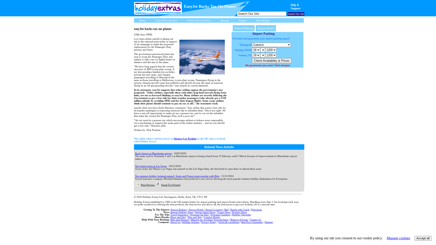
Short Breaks (263, 20)
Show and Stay (178, 217)
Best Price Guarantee (252, 222)
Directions (256, 209)
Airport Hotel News (205, 212)
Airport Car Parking (185, 138)
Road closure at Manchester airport (153, 153)
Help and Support (179, 219)
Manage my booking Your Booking (209, 219)
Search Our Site (296, 14)
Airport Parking (243, 28)
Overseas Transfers (220, 214)
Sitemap (224, 20)
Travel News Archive (167, 20)
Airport (242, 20)
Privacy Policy (208, 222)
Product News (239, 212)
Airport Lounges (214, 209)
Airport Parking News (181, 212)
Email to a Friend (170, 185)
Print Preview (148, 185)
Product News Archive (199, 20)
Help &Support (295, 6)
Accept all (423, 238)
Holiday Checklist (241, 214)
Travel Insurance (179, 214)
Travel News (223, 212)
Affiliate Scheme (190, 222)
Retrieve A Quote (239, 219)
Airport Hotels (266, 28)
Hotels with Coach (239, 209)
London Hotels (212, 217)
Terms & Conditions (228, 222)
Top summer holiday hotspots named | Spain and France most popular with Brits (177, 176)
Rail (226, 209)
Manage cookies (398, 238)
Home (142, 20)
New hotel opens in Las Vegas (150, 166)
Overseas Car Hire (199, 214)
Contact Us (255, 219)
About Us (175, 222)
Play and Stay (195, 217)
